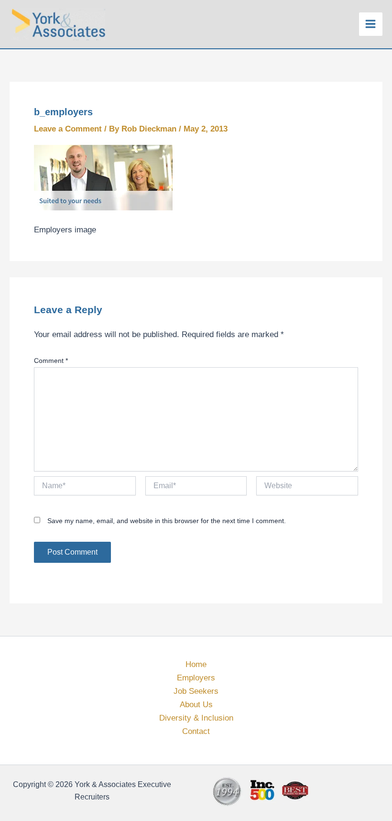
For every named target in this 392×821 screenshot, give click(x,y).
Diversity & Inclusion (196, 717)
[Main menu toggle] (371, 24)
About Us (196, 704)
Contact (196, 731)
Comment (51, 360)
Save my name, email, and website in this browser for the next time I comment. (166, 521)
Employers (196, 677)
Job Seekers (196, 691)
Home (196, 664)
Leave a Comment (68, 128)
